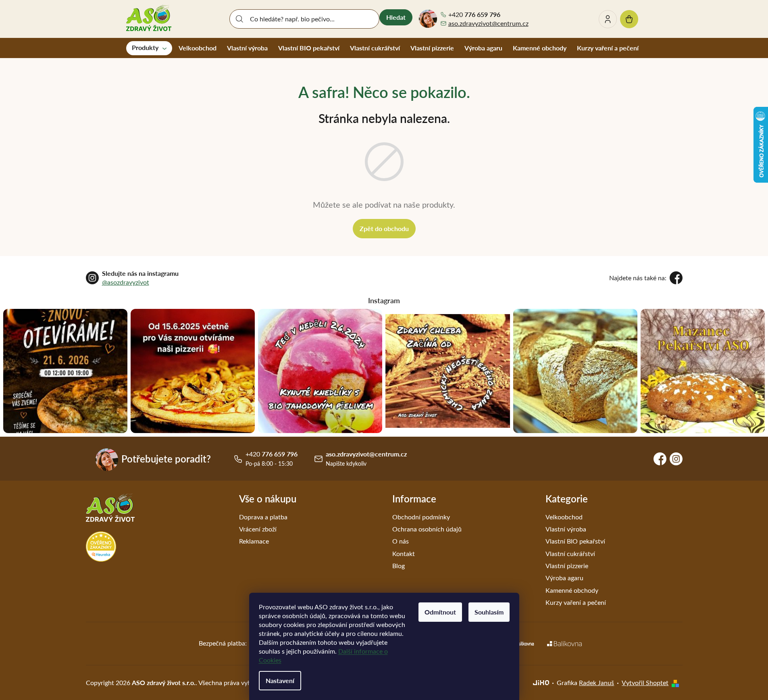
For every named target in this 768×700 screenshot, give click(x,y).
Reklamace (254, 541)
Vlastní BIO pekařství (575, 541)
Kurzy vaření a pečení (575, 602)
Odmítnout (440, 612)
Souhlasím (489, 612)
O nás (400, 541)
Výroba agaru (564, 577)
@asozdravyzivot (125, 282)
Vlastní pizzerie (566, 565)
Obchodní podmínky (421, 516)
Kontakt (403, 553)
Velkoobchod (564, 516)
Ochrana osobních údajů (427, 529)
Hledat (396, 17)
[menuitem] (149, 48)
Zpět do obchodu (384, 228)
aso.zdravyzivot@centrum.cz (488, 23)
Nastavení (280, 680)
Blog (398, 565)
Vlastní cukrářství (570, 553)
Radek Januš (596, 682)
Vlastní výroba (565, 529)
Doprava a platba (263, 516)
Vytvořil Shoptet (645, 682)
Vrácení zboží (258, 529)
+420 (474, 14)
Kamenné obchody (571, 590)
